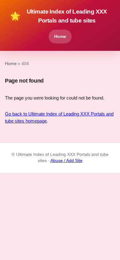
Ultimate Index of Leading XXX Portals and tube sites (58, 16)
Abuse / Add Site (66, 160)
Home (60, 36)
